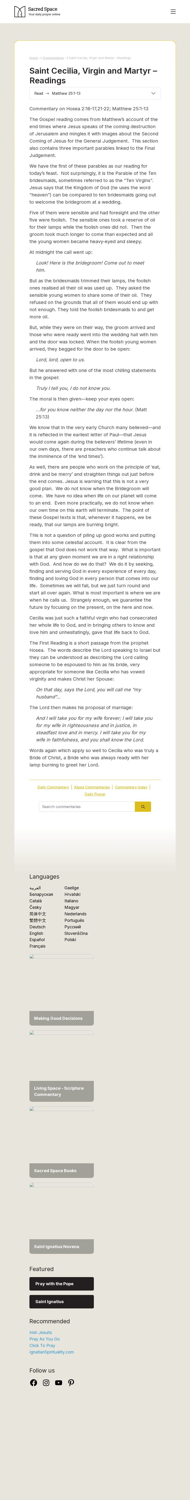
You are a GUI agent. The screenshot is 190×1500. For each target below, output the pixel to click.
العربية (35, 887)
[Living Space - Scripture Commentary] (61, 1065)
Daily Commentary (53, 787)
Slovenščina (76, 933)
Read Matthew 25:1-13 (57, 93)
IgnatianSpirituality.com (51, 1352)
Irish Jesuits (40, 1332)
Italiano (71, 900)
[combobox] (87, 807)
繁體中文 (37, 920)
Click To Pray (42, 1345)
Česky (35, 907)
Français (37, 946)
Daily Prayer (95, 794)
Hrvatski (72, 894)
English (36, 933)
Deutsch (37, 926)
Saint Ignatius (49, 1301)
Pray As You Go (44, 1339)
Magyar (71, 907)
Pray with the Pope (54, 1283)
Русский (72, 926)
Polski (70, 939)
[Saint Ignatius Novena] (61, 1217)
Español (37, 939)
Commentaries (53, 58)
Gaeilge (71, 887)
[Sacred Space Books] (61, 1141)
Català (35, 900)
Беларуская (41, 894)
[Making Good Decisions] (61, 989)
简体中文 (37, 913)
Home (33, 58)
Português (74, 920)
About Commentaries (92, 787)
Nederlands (75, 913)
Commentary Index (131, 787)
